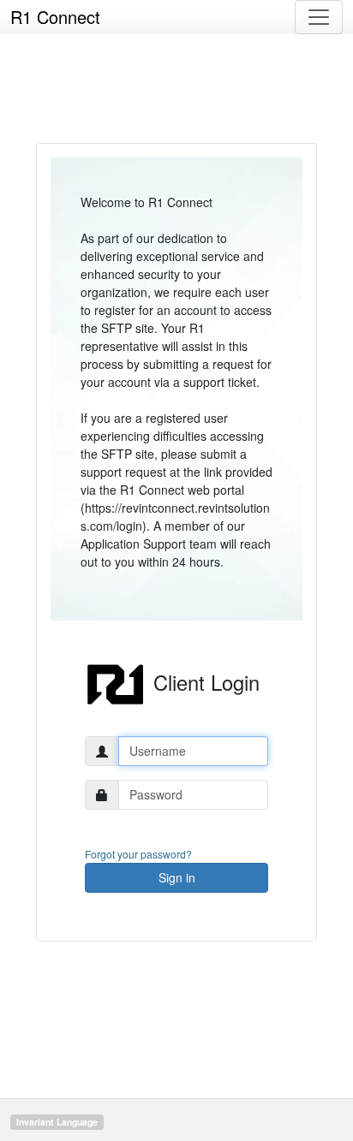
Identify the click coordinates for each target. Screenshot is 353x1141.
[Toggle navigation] (319, 17)
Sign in (177, 877)
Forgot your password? (138, 854)
